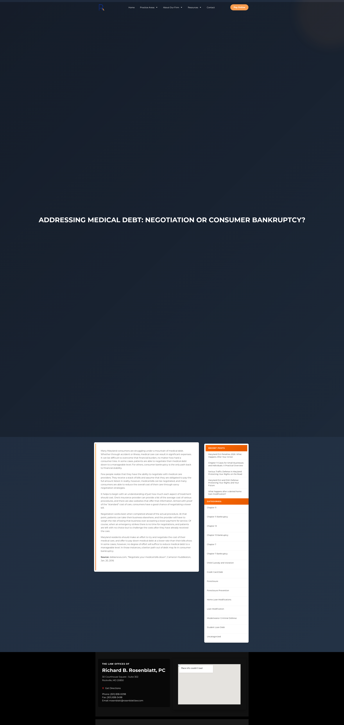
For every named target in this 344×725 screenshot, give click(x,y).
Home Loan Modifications (219, 599)
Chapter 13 (212, 526)
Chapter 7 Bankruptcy (217, 553)
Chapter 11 (211, 507)
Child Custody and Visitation (220, 562)
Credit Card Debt (215, 572)
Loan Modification (215, 609)
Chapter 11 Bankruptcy (217, 516)
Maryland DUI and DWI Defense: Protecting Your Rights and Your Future (223, 483)
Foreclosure (212, 581)
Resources (193, 7)
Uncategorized (214, 636)
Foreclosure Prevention (218, 590)
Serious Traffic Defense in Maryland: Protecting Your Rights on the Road (225, 472)
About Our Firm (171, 7)
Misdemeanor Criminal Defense (222, 618)
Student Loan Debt (216, 627)
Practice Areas (147, 7)
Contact (211, 7)
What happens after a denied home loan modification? (224, 492)
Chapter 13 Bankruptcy (217, 535)
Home (131, 7)
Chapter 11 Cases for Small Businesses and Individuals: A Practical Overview (226, 464)
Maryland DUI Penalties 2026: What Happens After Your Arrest (225, 455)
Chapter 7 (211, 544)
